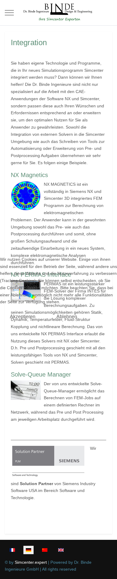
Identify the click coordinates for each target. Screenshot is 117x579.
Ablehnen (66, 316)
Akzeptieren (22, 316)
